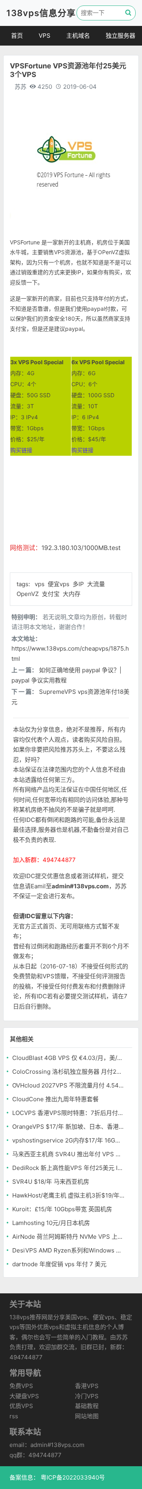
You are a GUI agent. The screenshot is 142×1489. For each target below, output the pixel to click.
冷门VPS (87, 1396)
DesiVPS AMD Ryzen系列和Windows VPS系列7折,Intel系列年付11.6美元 (68, 1250)
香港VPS (87, 1386)
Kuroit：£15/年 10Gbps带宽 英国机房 (62, 1209)
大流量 (96, 584)
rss (13, 1416)
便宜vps (59, 584)
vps (40, 584)
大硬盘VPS (24, 1396)
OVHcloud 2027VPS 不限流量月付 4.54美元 (68, 1085)
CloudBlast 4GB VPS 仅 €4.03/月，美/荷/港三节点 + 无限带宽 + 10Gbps (68, 1058)
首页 (17, 35)
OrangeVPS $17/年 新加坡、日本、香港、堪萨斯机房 (68, 1126)
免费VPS (21, 1386)
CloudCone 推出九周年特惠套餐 (55, 1099)
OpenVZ (28, 594)
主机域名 (78, 35)
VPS (44, 35)
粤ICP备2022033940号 (72, 1477)
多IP (79, 584)
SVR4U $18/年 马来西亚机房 (50, 1181)
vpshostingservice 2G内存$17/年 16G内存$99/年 (68, 1140)
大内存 (71, 594)
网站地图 (87, 1416)
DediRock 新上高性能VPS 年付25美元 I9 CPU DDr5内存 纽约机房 (68, 1168)
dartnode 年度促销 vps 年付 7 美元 (59, 1264)
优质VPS (21, 1406)
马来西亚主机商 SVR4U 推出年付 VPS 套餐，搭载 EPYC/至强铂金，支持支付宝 (68, 1154)
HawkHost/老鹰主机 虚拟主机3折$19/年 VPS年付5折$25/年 (68, 1195)
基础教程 (87, 1406)
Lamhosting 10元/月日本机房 (51, 1223)
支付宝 (51, 594)
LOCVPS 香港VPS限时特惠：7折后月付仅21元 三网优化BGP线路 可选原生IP (68, 1113)
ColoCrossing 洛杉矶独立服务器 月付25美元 (68, 1071)
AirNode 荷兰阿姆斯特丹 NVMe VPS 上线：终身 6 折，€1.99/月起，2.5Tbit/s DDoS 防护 (68, 1236)
